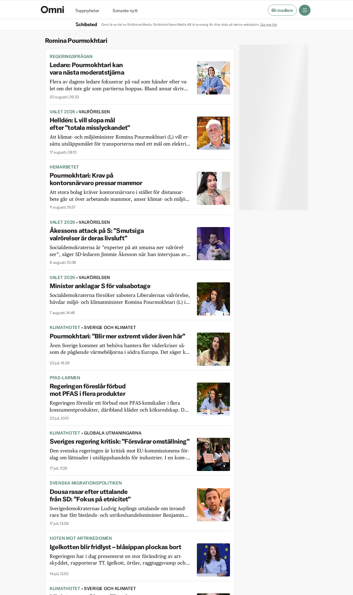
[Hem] (52, 9)
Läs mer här (268, 24)
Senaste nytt (125, 10)
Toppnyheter (87, 10)
